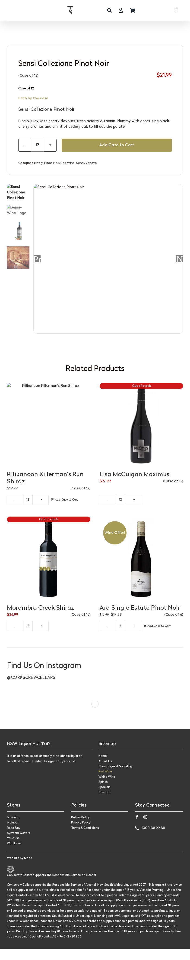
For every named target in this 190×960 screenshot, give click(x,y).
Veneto (91, 163)
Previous (37, 258)
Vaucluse (13, 838)
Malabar (13, 822)
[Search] (109, 10)
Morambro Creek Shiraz (40, 608)
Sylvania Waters (18, 833)
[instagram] (145, 817)
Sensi (80, 163)
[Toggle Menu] (176, 10)
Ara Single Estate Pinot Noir (140, 608)
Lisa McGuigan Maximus (134, 475)
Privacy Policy (80, 822)
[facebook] (137, 817)
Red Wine (67, 163)
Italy (39, 163)
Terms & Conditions (85, 828)
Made (28, 858)
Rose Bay (13, 828)
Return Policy (80, 817)
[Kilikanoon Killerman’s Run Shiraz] (48, 425)
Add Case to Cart (116, 145)
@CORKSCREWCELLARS (31, 678)
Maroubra (13, 817)
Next (179, 258)
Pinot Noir (51, 163)
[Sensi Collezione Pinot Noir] (108, 259)
